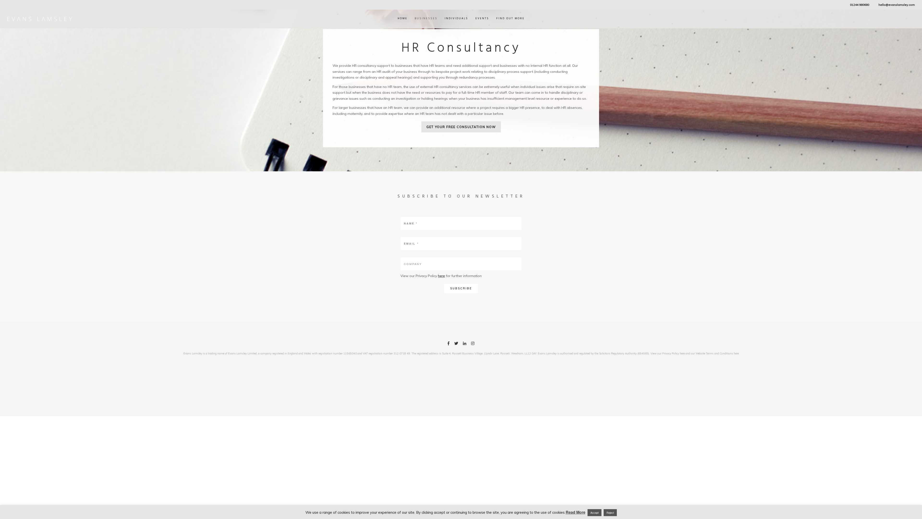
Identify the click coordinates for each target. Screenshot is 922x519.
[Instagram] (473, 344)
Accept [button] (594, 512)
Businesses (426, 18)
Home (402, 18)
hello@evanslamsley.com (897, 4)
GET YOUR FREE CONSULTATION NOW (461, 127)
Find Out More (510, 18)
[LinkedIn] (465, 344)
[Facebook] (448, 344)
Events (482, 18)
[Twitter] (456, 344)
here (441, 276)
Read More (575, 512)
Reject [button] (610, 512)
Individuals (456, 18)
